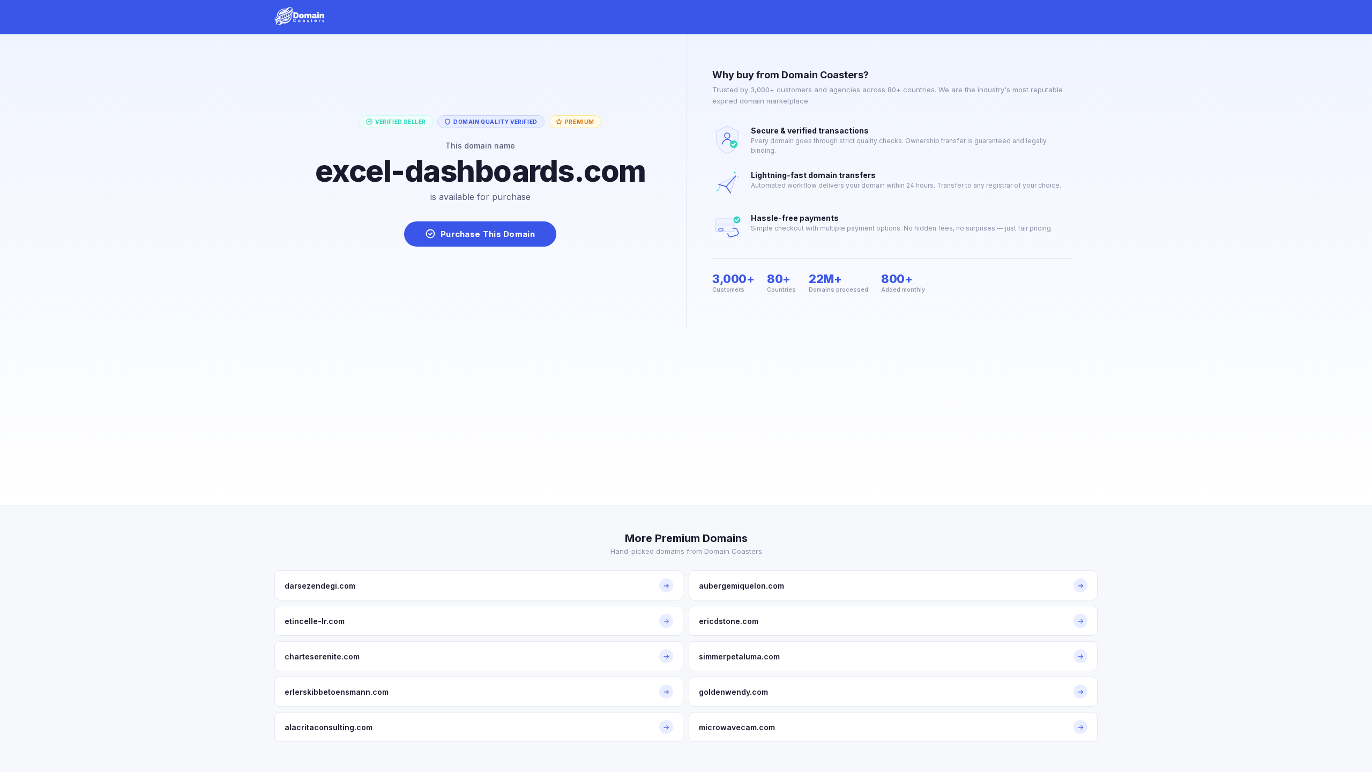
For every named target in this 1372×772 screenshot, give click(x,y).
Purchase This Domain (488, 234)
